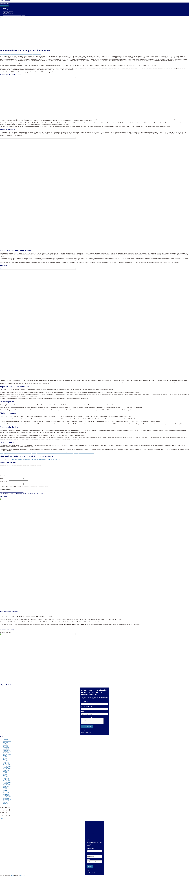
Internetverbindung (27, 453)
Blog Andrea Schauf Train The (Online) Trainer (14, 15)
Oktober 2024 (6, 739)
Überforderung (69, 453)
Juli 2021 (5, 787)
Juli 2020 (5, 802)
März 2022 (5, 776)
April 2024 (5, 745)
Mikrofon (34, 453)
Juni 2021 (5, 788)
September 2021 (7, 784)
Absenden (90, 866)
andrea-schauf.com (4, 3)
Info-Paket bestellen (87, 726)
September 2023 (7, 754)
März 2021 (5, 791)
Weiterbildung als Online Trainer (86, 453)
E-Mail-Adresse (4, 481)
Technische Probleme (61, 453)
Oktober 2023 (6, 753)
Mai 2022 (5, 774)
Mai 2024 (5, 743)
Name (2, 478)
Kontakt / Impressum (8, 13)
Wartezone (76, 453)
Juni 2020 (5, 803)
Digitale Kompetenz (8, 453)
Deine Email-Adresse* (86, 706)
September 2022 (7, 768)
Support (54, 453)
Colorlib (12, 875)
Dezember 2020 (6, 795)
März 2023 (5, 761)
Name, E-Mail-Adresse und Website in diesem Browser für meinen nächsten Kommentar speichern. (25, 486)
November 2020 (7, 796)
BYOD (1, 453)
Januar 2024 (6, 749)
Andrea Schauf (18, 54)
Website (2, 484)
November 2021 (7, 782)
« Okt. (1, 818)
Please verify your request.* (87, 717)
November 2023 (7, 751)
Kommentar (3, 475)
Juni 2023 (5, 757)
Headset (21, 453)
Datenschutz (6, 12)
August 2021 (6, 786)
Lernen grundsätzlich (27, 54)
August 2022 (6, 770)
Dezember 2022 (6, 765)
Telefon (83, 711)
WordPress (22, 875)
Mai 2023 (5, 758)
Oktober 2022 (6, 767)
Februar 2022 (6, 778)
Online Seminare (37, 54)
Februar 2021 (6, 792)
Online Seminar (40, 453)
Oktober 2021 (6, 783)
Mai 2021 (5, 790)
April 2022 (5, 775)
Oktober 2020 (6, 798)
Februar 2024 (6, 747)
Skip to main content (5, 0)
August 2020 (6, 800)
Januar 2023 (6, 763)
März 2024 (5, 746)
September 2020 (7, 799)
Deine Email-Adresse (92, 853)
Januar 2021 (6, 794)
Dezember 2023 (6, 750)
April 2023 (5, 759)
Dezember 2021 (6, 780)
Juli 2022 (5, 771)
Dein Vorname (84, 701)
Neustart (5, 8)
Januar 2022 (6, 779)
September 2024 (7, 741)
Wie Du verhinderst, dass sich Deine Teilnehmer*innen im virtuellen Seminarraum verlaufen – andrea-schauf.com (34, 459)
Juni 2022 (5, 772)
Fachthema (16, 453)
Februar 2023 (6, 762)
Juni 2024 (5, 742)
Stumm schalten (48, 453)
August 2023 (6, 755)
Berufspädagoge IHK (8, 11)
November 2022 (7, 766)
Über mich (5, 9)
